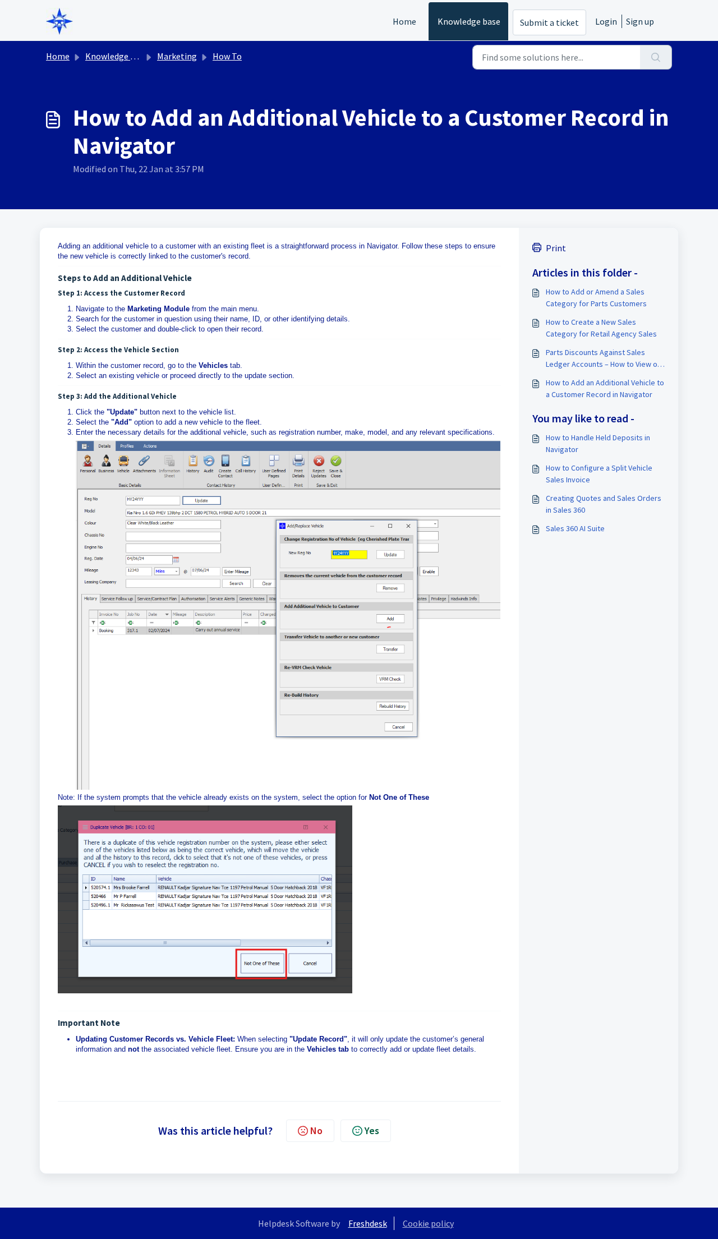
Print (556, 248)
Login (606, 21)
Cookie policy (428, 1223)
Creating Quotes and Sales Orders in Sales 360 (603, 504)
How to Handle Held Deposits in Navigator (598, 443)
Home (404, 21)
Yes (372, 1130)
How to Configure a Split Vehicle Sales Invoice (599, 474)
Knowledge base (469, 21)
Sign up (640, 21)
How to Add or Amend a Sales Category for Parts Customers (596, 297)
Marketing (177, 56)
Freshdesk (367, 1223)
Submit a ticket (549, 22)
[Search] (656, 57)
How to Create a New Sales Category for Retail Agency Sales (601, 328)
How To (227, 56)
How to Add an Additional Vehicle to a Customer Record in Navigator (605, 388)
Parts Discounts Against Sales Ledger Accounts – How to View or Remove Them (603, 358)
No (316, 1130)
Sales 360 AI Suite (575, 528)
